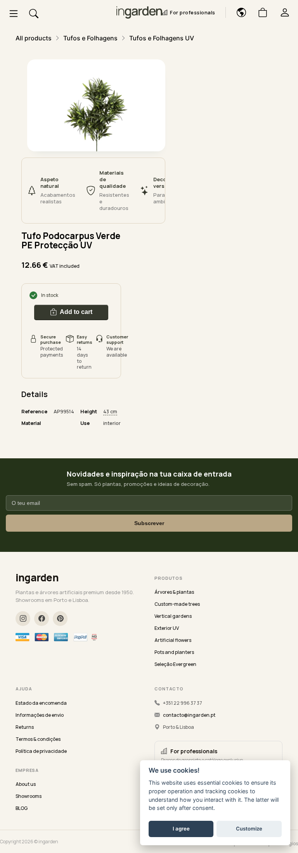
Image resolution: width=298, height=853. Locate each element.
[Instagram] (23, 618)
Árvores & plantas (174, 592)
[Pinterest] (60, 618)
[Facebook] (41, 618)
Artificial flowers (172, 640)
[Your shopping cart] (259, 12)
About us (26, 784)
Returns (25, 727)
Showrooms (29, 796)
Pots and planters (174, 652)
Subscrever (149, 523)
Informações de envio (40, 715)
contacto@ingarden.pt (189, 715)
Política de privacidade (41, 751)
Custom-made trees (177, 604)
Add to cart (76, 312)
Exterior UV (166, 628)
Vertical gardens (173, 616)
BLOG (22, 808)
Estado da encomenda (41, 703)
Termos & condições (38, 739)
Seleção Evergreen (175, 664)
